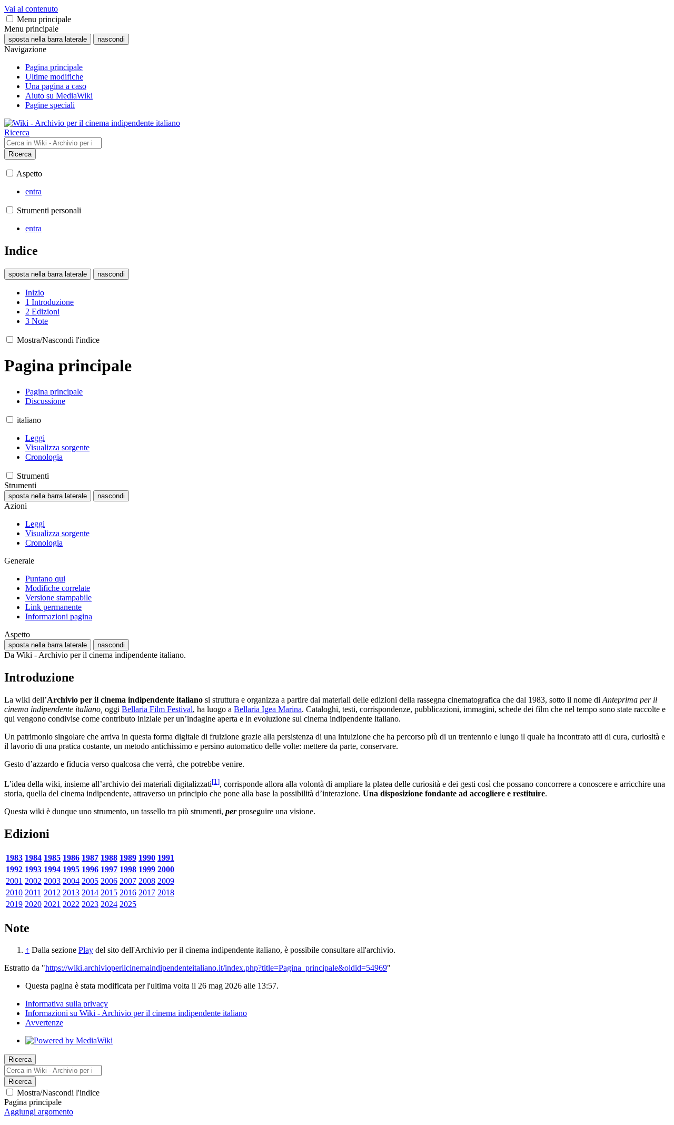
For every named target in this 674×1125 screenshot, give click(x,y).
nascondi (111, 39)
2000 (165, 869)
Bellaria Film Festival (157, 709)
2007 (128, 880)
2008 (146, 880)
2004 (71, 880)
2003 (52, 880)
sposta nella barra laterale (47, 39)
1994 (52, 869)
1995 (71, 869)
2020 (33, 904)
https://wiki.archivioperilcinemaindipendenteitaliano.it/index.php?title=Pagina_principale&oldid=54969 (216, 967)
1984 (33, 857)
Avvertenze (44, 1022)
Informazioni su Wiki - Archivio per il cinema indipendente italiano (136, 1013)
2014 (90, 892)
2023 (90, 904)
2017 (146, 892)
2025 (128, 904)
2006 (109, 880)
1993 (33, 869)
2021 (52, 904)
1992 (14, 869)
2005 (90, 880)
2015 (109, 892)
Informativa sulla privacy (66, 1003)
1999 (146, 869)
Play (85, 949)
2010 (14, 892)
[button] (9, 18)
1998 (128, 869)
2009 (165, 880)
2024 (109, 904)
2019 (14, 904)
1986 (71, 857)
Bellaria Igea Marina (268, 709)
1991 (165, 857)
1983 (14, 857)
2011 (33, 892)
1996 (90, 869)
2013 (71, 892)
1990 (146, 857)
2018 (165, 892)
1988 (109, 857)
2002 (33, 880)
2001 (14, 880)
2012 (52, 892)
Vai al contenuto (31, 8)
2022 (71, 904)
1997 (109, 869)
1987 (90, 857)
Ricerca (20, 154)
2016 (128, 892)
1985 (52, 857)
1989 (128, 857)
